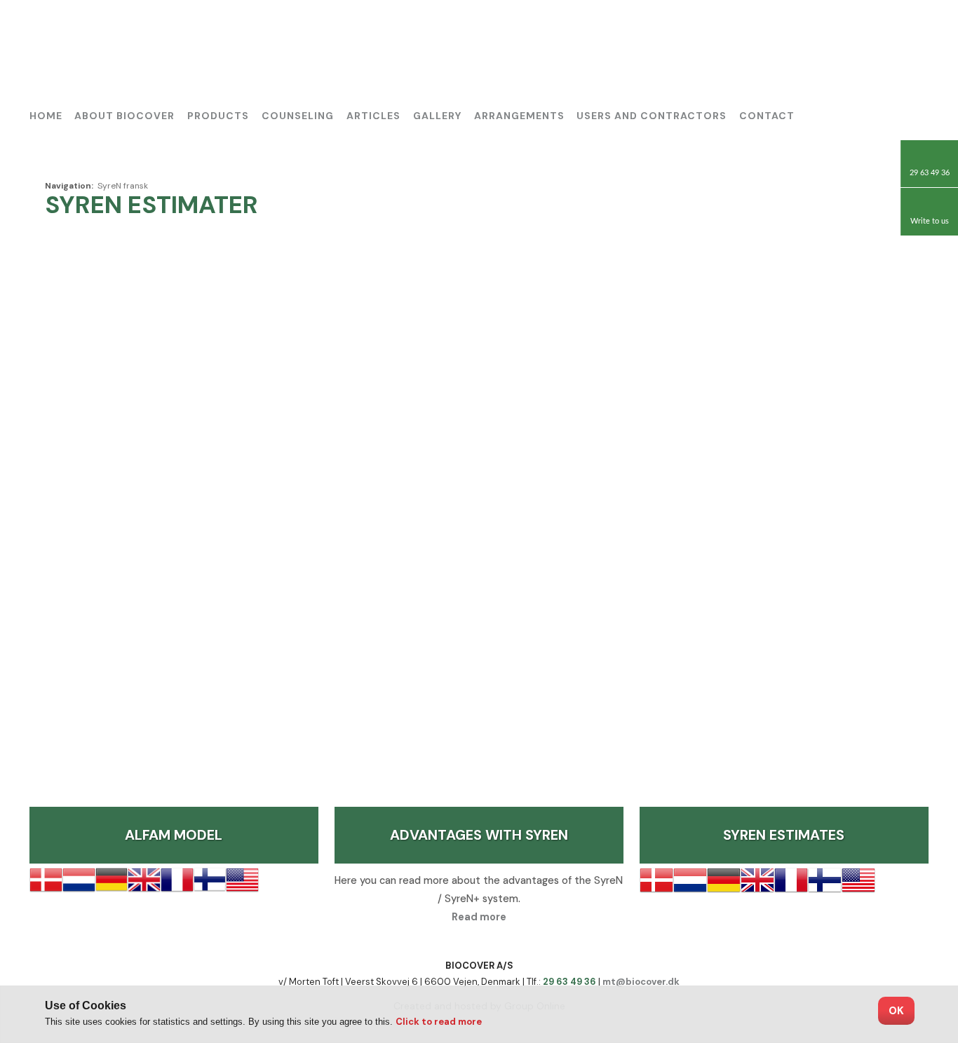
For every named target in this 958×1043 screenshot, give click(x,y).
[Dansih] (846, 31)
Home (45, 115)
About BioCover (124, 115)
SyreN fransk (122, 185)
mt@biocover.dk (641, 982)
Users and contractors (651, 115)
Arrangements (519, 115)
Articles (373, 115)
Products (218, 115)
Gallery (437, 115)
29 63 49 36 (569, 982)
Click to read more (439, 1022)
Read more (479, 917)
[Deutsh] (879, 31)
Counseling (298, 115)
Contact (767, 115)
